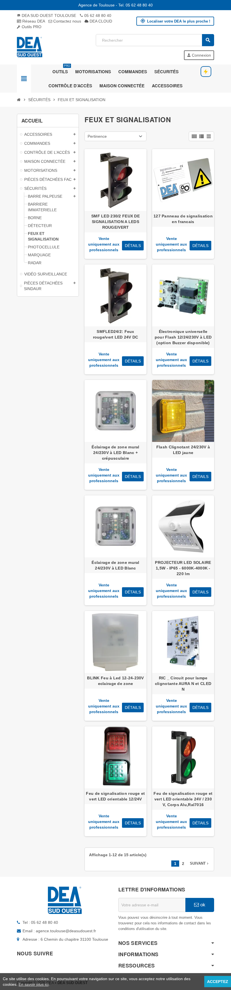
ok (202, 904)
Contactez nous (66, 21)
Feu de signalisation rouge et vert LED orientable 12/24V (115, 796)
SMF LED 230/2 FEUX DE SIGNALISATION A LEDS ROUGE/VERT (115, 222)
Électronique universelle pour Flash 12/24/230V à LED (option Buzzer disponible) (183, 337)
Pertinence (97, 136)
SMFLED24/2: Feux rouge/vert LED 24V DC (115, 334)
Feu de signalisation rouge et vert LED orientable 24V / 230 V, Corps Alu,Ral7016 (183, 799)
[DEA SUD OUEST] (29, 47)
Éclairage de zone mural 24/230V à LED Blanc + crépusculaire (115, 452)
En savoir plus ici (33, 984)
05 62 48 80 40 (95, 15)
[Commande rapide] (206, 71)
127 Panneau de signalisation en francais (183, 219)
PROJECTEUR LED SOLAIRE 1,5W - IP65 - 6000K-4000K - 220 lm (183, 568)
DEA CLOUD (100, 21)
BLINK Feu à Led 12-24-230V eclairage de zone (115, 681)
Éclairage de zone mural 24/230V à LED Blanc (115, 565)
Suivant (200, 864)
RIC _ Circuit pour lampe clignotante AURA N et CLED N (183, 683)
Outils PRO (31, 27)
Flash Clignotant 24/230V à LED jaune (183, 450)
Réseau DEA (33, 21)
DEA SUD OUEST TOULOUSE (46, 15)
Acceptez (217, 981)
